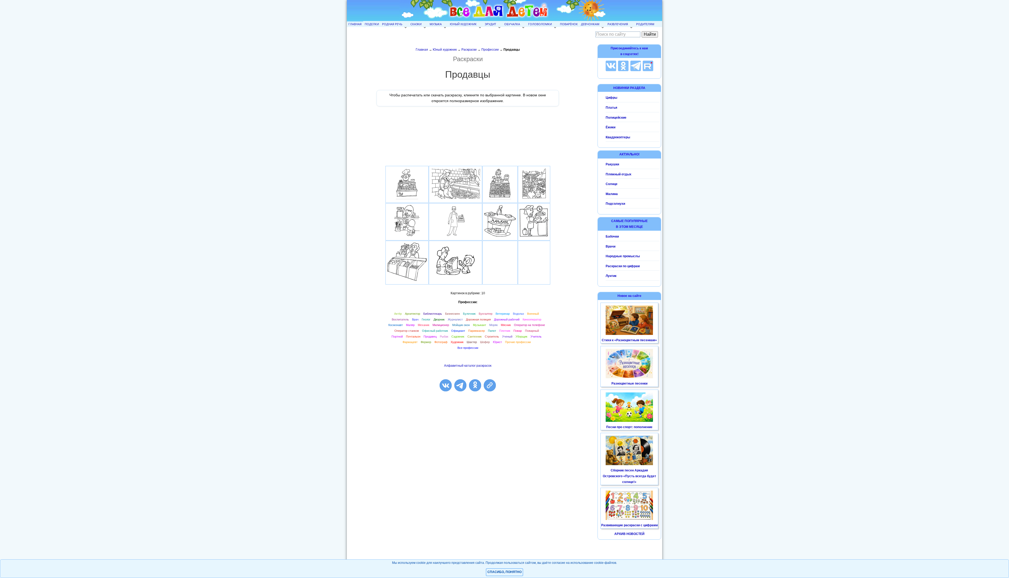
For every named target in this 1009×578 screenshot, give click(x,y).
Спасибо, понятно (504, 572)
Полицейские (616, 117)
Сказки (415, 24)
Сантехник (474, 336)
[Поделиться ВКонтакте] (446, 385)
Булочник (469, 313)
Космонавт (395, 325)
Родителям (645, 24)
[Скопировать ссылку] (490, 385)
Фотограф (440, 342)
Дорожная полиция (478, 319)
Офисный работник (435, 330)
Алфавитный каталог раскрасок (467, 365)
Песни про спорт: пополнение (629, 427)
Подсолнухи (615, 204)
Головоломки (540, 24)
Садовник (457, 336)
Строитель (492, 336)
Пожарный (532, 330)
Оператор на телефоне (529, 325)
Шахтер (472, 342)
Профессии (490, 49)
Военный (533, 313)
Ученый (507, 336)
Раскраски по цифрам (623, 266)
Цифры (611, 97)
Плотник (504, 330)
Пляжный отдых (618, 174)
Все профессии (467, 347)
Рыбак (444, 336)
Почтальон (413, 336)
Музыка (436, 24)
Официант (458, 330)
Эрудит (490, 24)
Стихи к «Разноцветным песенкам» (629, 340)
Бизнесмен (452, 313)
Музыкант (479, 325)
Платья (611, 107)
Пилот (492, 330)
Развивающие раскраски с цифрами (629, 525)
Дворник (439, 319)
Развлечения (618, 24)
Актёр (398, 313)
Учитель (536, 336)
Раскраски (469, 49)
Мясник (506, 325)
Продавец (430, 336)
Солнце (611, 184)
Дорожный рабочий (506, 319)
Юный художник (463, 24)
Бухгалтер (485, 313)
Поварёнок (569, 24)
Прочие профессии (518, 342)
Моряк (493, 325)
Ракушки (612, 164)
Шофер (485, 342)
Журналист (455, 319)
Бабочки (612, 236)
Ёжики (610, 127)
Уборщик (521, 336)
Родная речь (392, 24)
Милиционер (441, 325)
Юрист (497, 342)
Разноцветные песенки (629, 383)
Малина (612, 194)
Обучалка (512, 24)
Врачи (610, 246)
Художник (457, 342)
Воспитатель (400, 319)
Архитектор (412, 313)
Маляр (410, 325)
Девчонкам (590, 24)
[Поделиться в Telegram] (460, 385)
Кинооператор (532, 319)
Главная (355, 24)
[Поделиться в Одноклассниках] (475, 385)
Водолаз (518, 313)
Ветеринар (503, 313)
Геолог (426, 319)
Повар (517, 330)
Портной (397, 336)
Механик (423, 325)
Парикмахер (476, 330)
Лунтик (611, 276)
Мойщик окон (461, 325)
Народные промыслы (623, 256)
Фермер (426, 342)
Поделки (372, 24)
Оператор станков (406, 330)
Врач (415, 319)
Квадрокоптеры (618, 137)
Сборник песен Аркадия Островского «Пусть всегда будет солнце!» (629, 476)
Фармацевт (410, 342)
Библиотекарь (432, 313)
